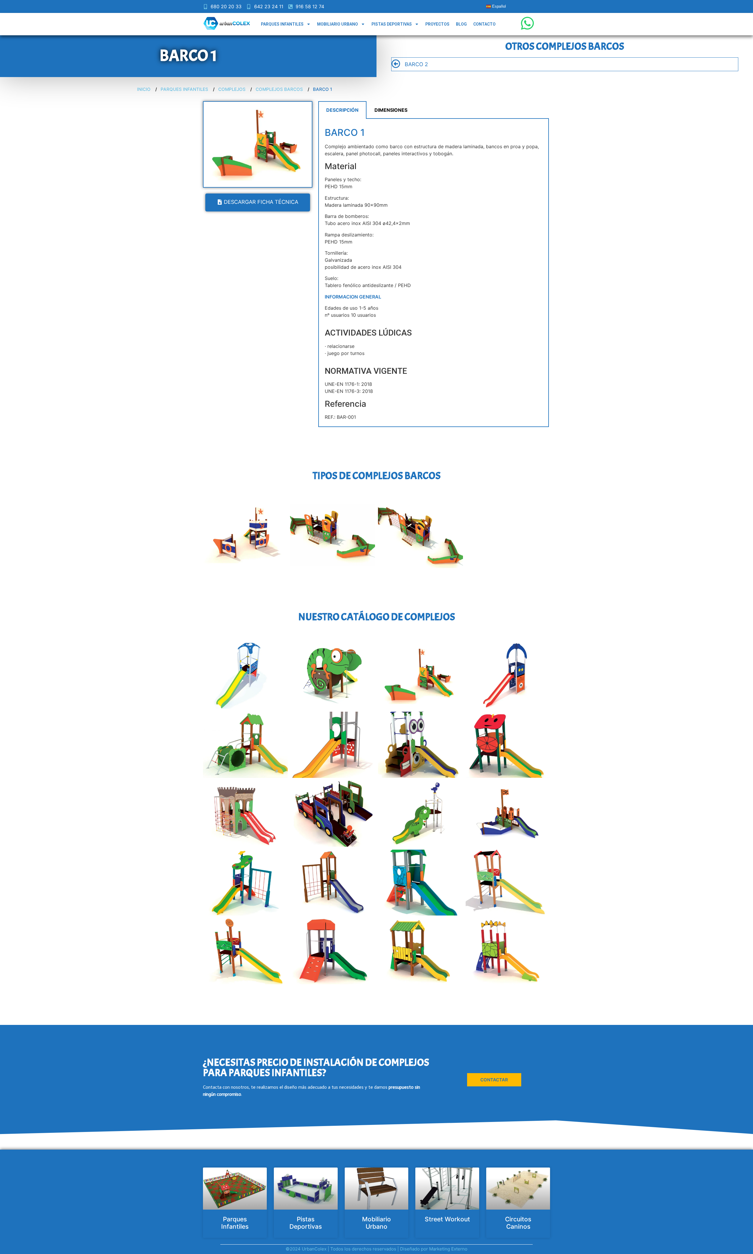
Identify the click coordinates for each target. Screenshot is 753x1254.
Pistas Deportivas (391, 24)
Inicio (144, 89)
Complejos (232, 89)
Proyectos (437, 24)
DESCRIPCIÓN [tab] (342, 110)
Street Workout (447, 1219)
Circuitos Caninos (518, 1222)
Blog (461, 24)
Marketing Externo (448, 1249)
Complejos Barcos (279, 89)
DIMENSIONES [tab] (390, 110)
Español (498, 6)
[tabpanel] (433, 273)
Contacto (484, 24)
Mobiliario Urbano (337, 24)
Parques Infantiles (282, 24)
